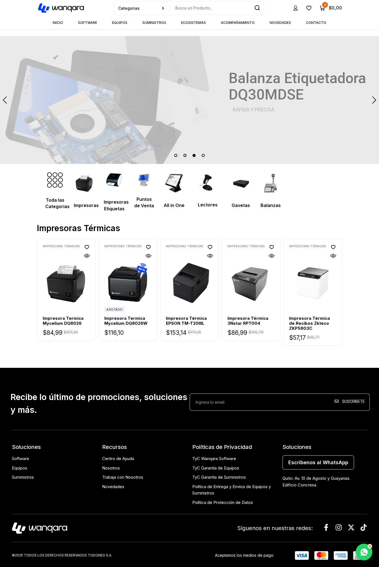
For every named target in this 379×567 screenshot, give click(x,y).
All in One (174, 205)
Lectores (208, 205)
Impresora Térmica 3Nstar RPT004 (248, 321)
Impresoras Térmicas (61, 246)
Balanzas (271, 205)
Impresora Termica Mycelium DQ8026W (126, 321)
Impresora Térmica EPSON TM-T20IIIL (186, 321)
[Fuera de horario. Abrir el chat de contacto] (364, 552)
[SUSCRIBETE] (351, 420)
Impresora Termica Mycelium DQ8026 (63, 321)
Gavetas (241, 205)
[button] (87, 247)
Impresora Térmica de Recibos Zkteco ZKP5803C (309, 323)
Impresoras (86, 205)
